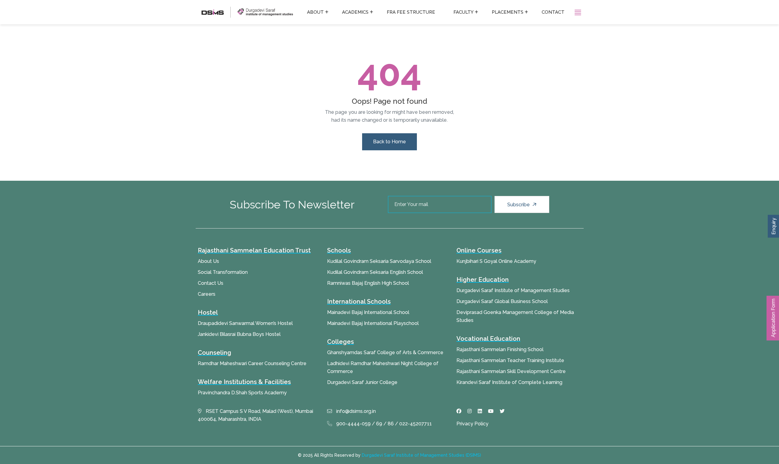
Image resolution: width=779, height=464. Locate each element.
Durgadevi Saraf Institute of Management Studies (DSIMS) (421, 455)
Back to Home (389, 142)
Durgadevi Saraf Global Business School (502, 301)
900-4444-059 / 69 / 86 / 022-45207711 (383, 424)
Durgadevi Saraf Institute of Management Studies (513, 290)
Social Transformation (223, 272)
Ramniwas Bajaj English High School (368, 283)
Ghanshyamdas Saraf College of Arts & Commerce (385, 352)
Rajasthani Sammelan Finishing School (499, 349)
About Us (208, 261)
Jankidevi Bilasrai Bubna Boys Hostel (239, 334)
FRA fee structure (411, 12)
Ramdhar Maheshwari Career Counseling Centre (252, 363)
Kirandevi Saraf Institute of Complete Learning (509, 382)
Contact (553, 12)
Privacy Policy (472, 424)
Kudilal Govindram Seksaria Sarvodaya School (379, 261)
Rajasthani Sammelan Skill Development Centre (511, 371)
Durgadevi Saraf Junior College (362, 382)
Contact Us (210, 283)
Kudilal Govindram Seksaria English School (375, 272)
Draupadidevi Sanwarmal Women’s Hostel (245, 323)
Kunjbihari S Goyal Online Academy (496, 261)
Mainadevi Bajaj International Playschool (373, 323)
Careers (206, 294)
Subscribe (519, 205)
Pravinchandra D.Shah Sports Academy (242, 393)
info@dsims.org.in (355, 411)
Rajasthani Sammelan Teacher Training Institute (510, 360)
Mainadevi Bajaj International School (368, 312)
